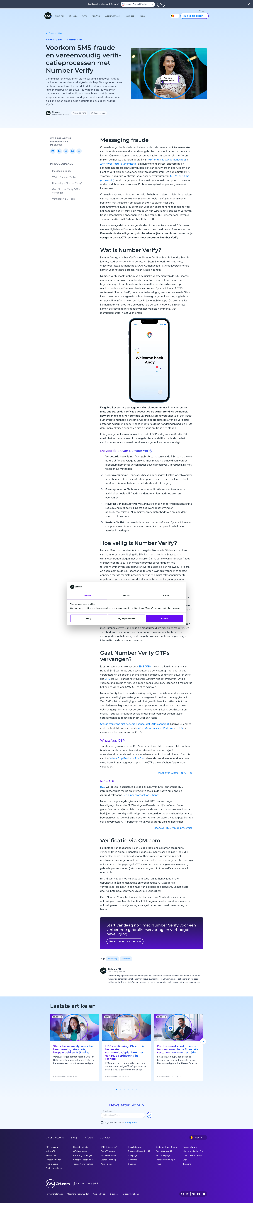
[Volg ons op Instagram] (187, 1194)
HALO (158, 1163)
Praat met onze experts (123, 941)
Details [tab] (126, 595)
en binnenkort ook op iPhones (141, 795)
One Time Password (192, 1155)
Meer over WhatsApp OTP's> (175, 773)
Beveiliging (54, 39)
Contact (105, 1137)
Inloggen (202, 10)
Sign (185, 1159)
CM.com (56, 112)
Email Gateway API (164, 1151)
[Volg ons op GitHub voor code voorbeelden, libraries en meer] (182, 1194)
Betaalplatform (135, 1147)
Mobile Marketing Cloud (194, 1151)
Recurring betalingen (83, 1155)
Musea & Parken (108, 1155)
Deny (88, 618)
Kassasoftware (190, 1147)
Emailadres (109, 1111)
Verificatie (74, 39)
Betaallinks (51, 1155)
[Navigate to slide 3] (124, 1089)
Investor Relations (130, 1193)
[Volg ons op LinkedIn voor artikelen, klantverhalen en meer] (193, 1194)
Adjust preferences (126, 618)
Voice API (50, 1151)
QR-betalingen (80, 1151)
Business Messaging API (139, 1151)
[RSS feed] (198, 1194)
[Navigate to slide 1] (117, 1089)
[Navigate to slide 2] (121, 1089)
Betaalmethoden (53, 1159)
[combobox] (138, 4)
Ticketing (187, 1163)
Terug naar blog (55, 33)
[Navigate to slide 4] (128, 1089)
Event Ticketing (108, 1151)
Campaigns (133, 1155)
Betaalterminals (80, 1147)
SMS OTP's (145, 666)
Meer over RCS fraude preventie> (173, 828)
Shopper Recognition (83, 1159)
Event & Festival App (165, 1159)
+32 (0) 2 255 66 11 (88, 1183)
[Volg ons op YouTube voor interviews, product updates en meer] (204, 1194)
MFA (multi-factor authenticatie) (167, 159)
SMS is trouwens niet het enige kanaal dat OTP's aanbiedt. (135, 724)
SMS (107, 679)
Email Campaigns (163, 1155)
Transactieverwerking (83, 1163)
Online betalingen (54, 1168)
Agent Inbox (106, 1163)
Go (161, 4)
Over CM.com (55, 1137)
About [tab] (166, 595)
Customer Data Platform (166, 1147)
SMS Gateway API (109, 1147)
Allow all (164, 618)
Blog (74, 1137)
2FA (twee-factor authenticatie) (118, 163)
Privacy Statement (54, 1193)
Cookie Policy (99, 1193)
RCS (180, 728)
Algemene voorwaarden (78, 1193)
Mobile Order (52, 1163)
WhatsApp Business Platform (155, 728)
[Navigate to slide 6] (136, 1089)
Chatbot (131, 1163)
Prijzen (142, 16)
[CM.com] (48, 16)
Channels (132, 1159)
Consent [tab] (87, 595)
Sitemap (114, 1193)
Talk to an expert (193, 15)
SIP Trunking (52, 1147)
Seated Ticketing (108, 1159)
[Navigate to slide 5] (132, 1089)
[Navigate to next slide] (203, 1041)
